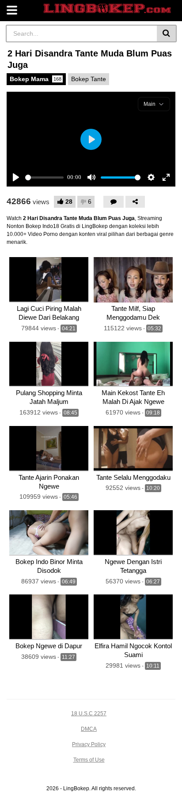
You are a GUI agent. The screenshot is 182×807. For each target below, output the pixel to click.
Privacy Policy (89, 744)
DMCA (89, 729)
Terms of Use (89, 760)
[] (167, 33)
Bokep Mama (35, 78)
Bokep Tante (88, 78)
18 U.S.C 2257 (88, 713)
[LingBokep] (107, 8)
